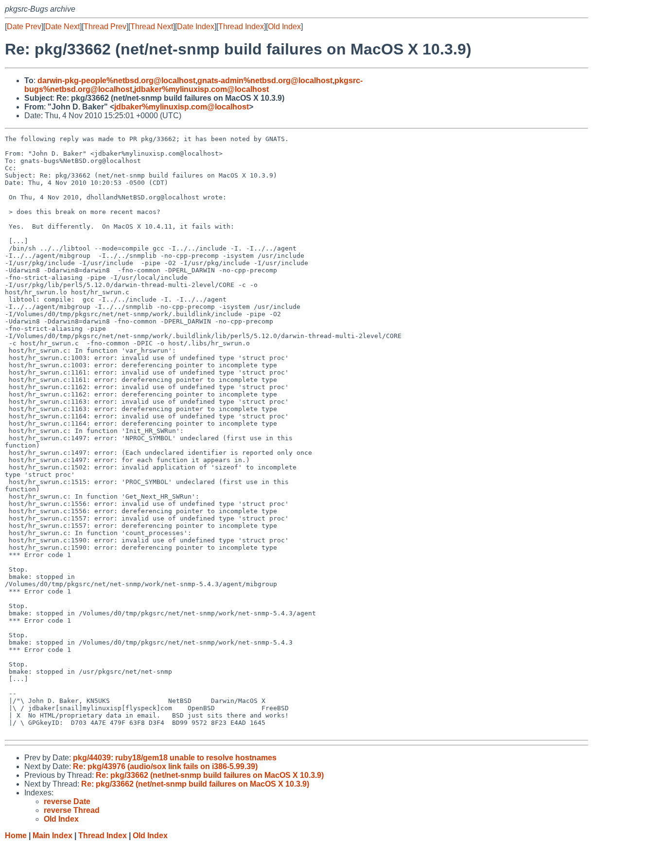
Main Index (52, 835)
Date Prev (24, 26)
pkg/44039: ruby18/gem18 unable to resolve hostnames (175, 758)
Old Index (284, 26)
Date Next (62, 26)
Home (16, 835)
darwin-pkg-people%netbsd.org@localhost (116, 80)
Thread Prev (105, 26)
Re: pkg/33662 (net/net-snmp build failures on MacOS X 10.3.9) (210, 775)
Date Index (195, 26)
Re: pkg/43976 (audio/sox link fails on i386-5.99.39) (165, 766)
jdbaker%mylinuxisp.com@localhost (201, 89)
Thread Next (151, 26)
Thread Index (241, 26)
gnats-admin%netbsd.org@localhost (264, 80)
